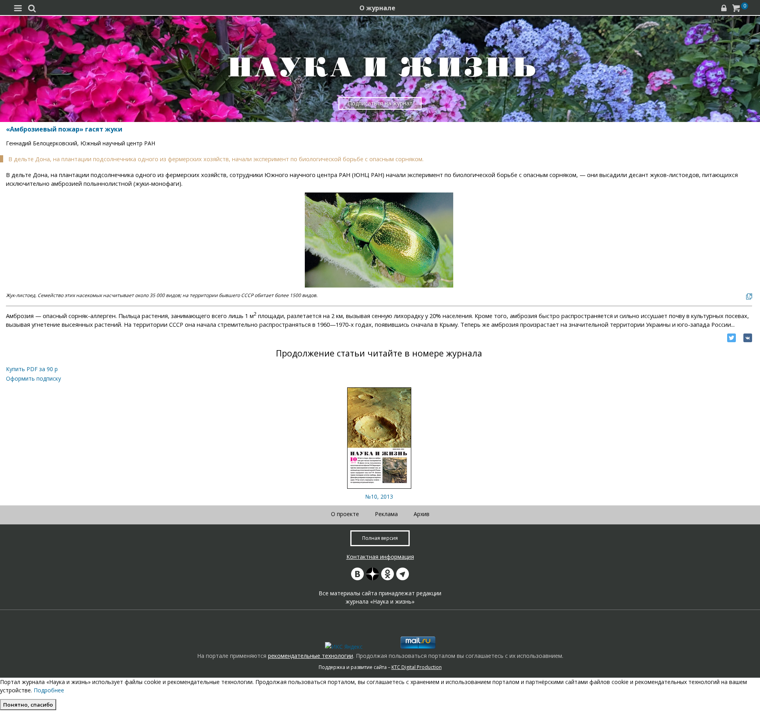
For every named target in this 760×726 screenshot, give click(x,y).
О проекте (345, 514)
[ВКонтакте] (747, 337)
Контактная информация (380, 556)
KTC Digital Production (416, 667)
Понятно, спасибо (28, 704)
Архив (421, 514)
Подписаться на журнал (380, 103)
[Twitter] (731, 337)
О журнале (377, 8)
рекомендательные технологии (310, 655)
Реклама (386, 514)
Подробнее (49, 690)
